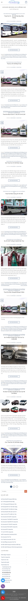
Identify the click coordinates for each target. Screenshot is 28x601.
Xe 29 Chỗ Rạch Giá (22, 152)
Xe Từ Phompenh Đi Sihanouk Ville (8, 504)
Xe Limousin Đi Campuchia (7, 529)
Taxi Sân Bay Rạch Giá (8, 13)
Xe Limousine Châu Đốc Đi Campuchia (9, 521)
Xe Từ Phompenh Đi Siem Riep (8, 501)
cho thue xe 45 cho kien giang (19, 233)
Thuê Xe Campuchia (5, 557)
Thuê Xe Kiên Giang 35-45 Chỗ (14, 193)
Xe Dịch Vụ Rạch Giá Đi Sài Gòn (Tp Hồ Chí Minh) (14, 392)
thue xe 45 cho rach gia (18, 156)
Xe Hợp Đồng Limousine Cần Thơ (8, 542)
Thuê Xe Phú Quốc (5, 562)
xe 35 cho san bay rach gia (17, 57)
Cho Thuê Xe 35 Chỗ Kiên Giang (14, 442)
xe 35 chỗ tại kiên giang (5, 285)
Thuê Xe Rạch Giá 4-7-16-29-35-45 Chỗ (14, 114)
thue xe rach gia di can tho (21, 383)
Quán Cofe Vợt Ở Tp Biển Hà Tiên (8, 514)
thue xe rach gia (7, 157)
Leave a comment (24, 157)
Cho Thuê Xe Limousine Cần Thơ (8, 539)
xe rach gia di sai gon (4, 437)
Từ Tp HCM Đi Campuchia (7, 531)
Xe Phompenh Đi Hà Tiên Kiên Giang (9, 506)
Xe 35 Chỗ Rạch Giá (17, 13)
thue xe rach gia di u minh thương (12, 329)
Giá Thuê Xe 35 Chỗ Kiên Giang (14, 163)
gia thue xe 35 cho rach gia (10, 106)
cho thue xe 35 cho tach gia (8, 233)
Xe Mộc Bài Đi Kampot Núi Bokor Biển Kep (10, 544)
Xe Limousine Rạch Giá (7, 580)
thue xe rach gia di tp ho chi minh (21, 435)
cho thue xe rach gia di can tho (11, 383)
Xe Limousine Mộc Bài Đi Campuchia (9, 526)
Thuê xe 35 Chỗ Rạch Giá (14, 63)
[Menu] (2, 2)
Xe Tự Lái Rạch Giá (6, 582)
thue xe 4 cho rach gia (9, 156)
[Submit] (25, 491)
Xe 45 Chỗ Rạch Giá (17, 153)
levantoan (19, 21)
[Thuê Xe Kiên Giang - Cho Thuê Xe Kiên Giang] (14, 2)
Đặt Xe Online (14, 595)
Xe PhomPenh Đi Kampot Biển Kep (9, 499)
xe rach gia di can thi (4, 384)
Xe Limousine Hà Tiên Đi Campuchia (9, 524)
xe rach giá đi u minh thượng (17, 330)
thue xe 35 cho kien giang (10, 186)
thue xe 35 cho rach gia (19, 106)
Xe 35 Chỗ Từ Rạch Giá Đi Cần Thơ (14, 241)
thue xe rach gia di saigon (10, 435)
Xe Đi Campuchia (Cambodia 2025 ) (9, 534)
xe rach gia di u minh (7, 330)
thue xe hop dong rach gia (17, 480)
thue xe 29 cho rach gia (18, 154)
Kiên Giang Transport (6, 554)
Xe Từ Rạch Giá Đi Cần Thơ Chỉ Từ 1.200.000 (14, 338)
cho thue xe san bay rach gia (10, 55)
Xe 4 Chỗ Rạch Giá (23, 54)
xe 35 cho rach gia (19, 234)
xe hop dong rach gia (9, 482)
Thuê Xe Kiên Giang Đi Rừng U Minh (14, 292)
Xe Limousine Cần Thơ (6, 537)
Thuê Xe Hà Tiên (4, 559)
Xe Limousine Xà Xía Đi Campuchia (8, 516)
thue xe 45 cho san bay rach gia (6, 57)
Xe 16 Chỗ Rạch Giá (14, 111)
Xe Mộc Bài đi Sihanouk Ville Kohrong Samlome (11, 547)
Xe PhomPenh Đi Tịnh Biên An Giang (9, 509)
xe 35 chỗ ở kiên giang (16, 284)
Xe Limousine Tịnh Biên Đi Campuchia (9, 519)
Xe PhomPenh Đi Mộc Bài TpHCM (8, 511)
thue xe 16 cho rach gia (10, 154)
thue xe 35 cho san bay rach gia (20, 55)
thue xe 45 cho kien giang (11, 234)
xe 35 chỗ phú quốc (23, 284)
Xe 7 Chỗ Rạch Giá (16, 112)
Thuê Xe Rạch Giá (9, 62)
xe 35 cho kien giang (7, 284)
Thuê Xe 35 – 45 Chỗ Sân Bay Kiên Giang (14, 16)
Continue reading (14, 49)
